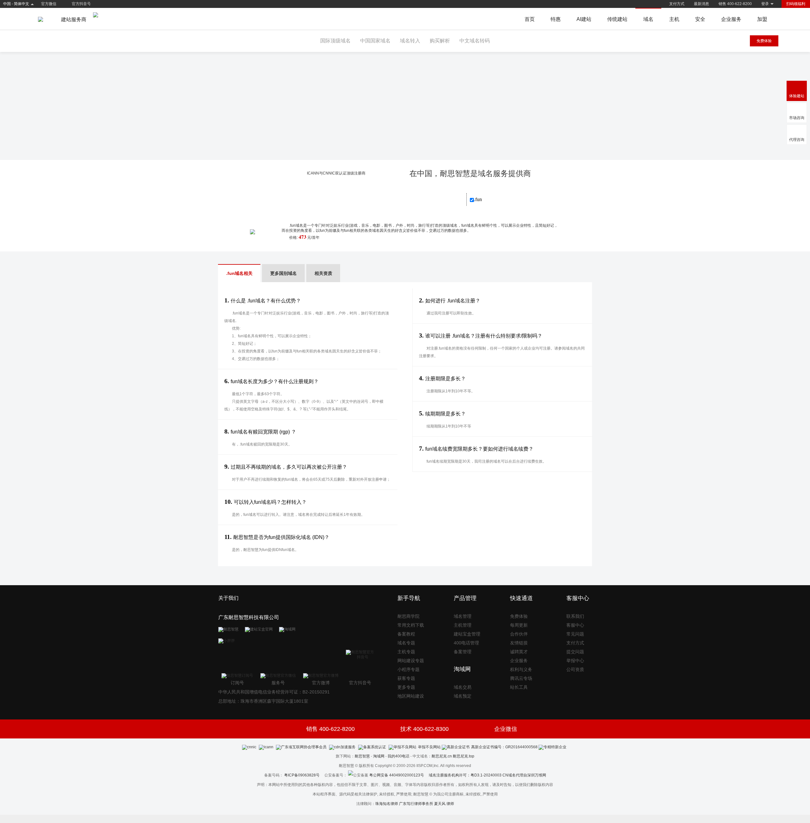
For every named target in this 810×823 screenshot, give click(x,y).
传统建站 (617, 19)
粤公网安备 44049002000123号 (399, 775)
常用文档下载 (410, 625)
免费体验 (764, 41)
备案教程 (406, 633)
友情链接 (519, 642)
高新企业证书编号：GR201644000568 (504, 747)
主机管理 (462, 625)
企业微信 (505, 729)
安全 (700, 19)
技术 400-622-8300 (424, 729)
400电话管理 (466, 642)
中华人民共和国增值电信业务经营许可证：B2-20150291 (274, 691)
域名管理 (462, 616)
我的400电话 (398, 756)
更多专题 (406, 687)
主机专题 (406, 651)
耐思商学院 (408, 616)
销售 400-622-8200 (735, 4)
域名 (648, 19)
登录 (765, 4)
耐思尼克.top (463, 756)
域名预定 (462, 696)
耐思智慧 (362, 756)
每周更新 (519, 625)
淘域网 (378, 756)
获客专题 (406, 678)
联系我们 (575, 616)
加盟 (762, 19)
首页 (530, 19)
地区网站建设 (410, 696)
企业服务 (731, 19)
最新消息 (701, 4)
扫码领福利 (795, 4)
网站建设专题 (410, 660)
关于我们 (228, 598)
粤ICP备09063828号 (302, 775)
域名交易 (462, 687)
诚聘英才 (519, 651)
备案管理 (462, 651)
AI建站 (583, 19)
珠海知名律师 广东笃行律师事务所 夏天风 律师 (414, 803)
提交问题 (575, 651)
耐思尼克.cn (442, 756)
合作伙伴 (519, 633)
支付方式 (676, 4)
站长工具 (519, 687)
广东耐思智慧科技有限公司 (248, 617)
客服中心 (575, 625)
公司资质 (575, 669)
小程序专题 (408, 669)
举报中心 (575, 660)
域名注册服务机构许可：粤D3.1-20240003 (465, 775)
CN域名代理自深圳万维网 (524, 775)
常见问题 (575, 633)
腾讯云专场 (521, 678)
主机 (674, 19)
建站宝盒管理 (467, 633)
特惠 (556, 19)
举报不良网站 (429, 747)
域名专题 (406, 642)
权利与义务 (521, 669)
